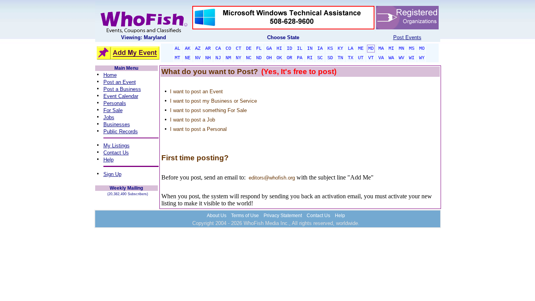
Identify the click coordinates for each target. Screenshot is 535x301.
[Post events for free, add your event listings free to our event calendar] (144, 31)
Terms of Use (245, 215)
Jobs (108, 117)
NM (228, 58)
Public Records (120, 131)
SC (320, 58)
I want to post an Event (196, 91)
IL (299, 48)
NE (187, 58)
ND (259, 58)
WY (422, 58)
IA (320, 48)
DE (248, 48)
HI (279, 48)
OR (289, 58)
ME (360, 48)
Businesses (116, 124)
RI (310, 58)
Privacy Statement (283, 215)
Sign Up (112, 174)
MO (422, 48)
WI (411, 58)
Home (110, 75)
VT (371, 58)
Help (108, 160)
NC (248, 58)
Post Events (407, 37)
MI (391, 48)
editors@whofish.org (272, 178)
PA (299, 58)
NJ (218, 58)
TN (340, 58)
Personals (114, 103)
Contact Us (116, 153)
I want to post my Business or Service (213, 101)
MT (177, 58)
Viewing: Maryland (143, 37)
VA (381, 58)
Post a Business (122, 89)
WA (391, 58)
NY (238, 58)
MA (381, 48)
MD (371, 48)
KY (340, 48)
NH (208, 58)
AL (177, 48)
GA (269, 48)
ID (289, 48)
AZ (198, 48)
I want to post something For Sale (208, 110)
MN (401, 48)
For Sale (113, 110)
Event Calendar (120, 96)
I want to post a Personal (198, 129)
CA (218, 48)
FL (259, 48)
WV (401, 58)
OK (279, 58)
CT (238, 48)
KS (330, 48)
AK (187, 48)
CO (228, 48)
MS (411, 48)
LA (350, 48)
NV (198, 58)
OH (269, 58)
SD (330, 58)
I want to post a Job (192, 120)
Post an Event (119, 82)
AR (208, 48)
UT (360, 58)
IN (310, 48)
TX (350, 58)
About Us (216, 215)
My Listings (116, 146)
